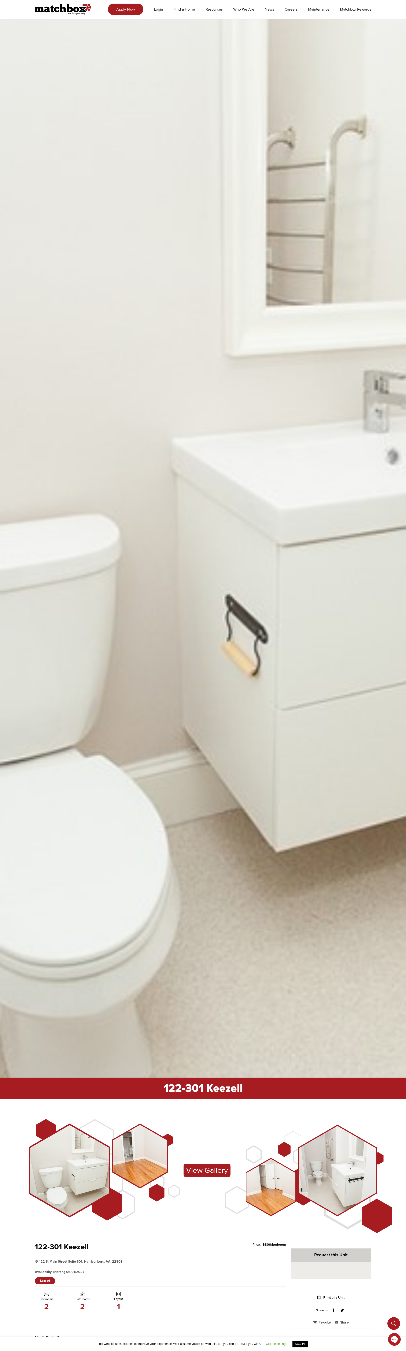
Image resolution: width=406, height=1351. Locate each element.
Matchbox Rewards (355, 9)
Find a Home (184, 9)
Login (158, 9)
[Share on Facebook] (333, 1310)
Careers (291, 9)
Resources (214, 9)
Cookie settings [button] (276, 1344)
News (269, 9)
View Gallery (207, 1170)
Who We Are (243, 9)
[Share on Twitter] (342, 1310)
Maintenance (318, 9)
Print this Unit (333, 1297)
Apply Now (125, 9)
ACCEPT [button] (300, 1344)
